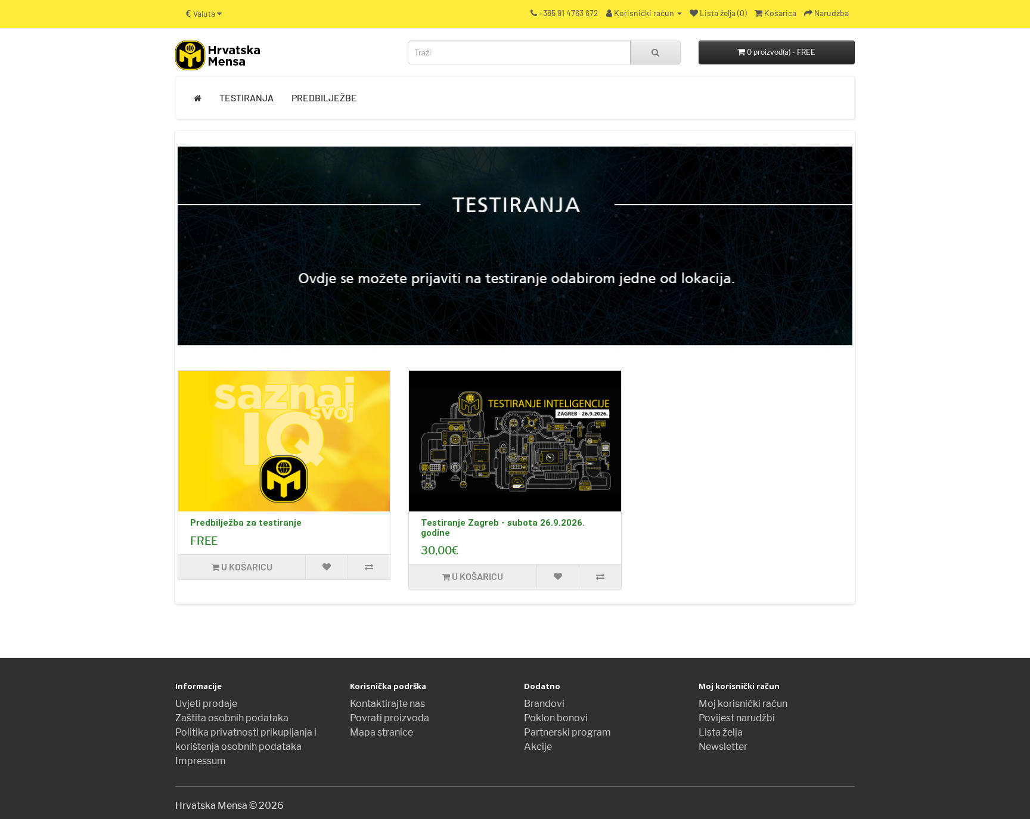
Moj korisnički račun (743, 703)
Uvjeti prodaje (206, 703)
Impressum (200, 761)
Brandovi (544, 703)
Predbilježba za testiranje (246, 522)
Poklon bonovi (556, 718)
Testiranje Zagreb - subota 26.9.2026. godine (503, 527)
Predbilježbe (324, 97)
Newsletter (723, 746)
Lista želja (721, 732)
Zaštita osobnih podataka (231, 718)
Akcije (538, 746)
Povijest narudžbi (737, 718)
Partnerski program (567, 732)
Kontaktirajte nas (387, 703)
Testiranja (246, 97)
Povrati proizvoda (389, 718)
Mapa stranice (381, 732)
